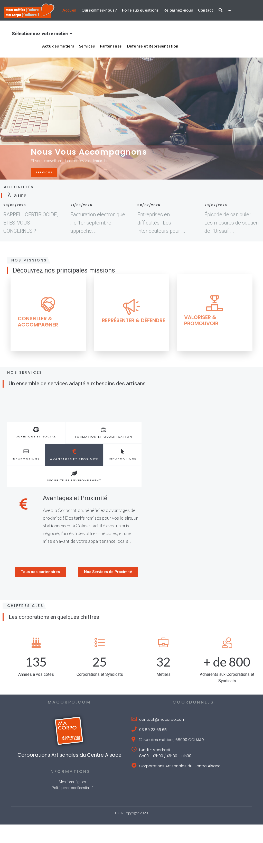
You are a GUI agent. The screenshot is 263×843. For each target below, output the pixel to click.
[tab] (36, 432)
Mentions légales (72, 782)
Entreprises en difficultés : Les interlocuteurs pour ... (161, 222)
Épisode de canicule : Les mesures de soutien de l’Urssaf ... (231, 222)
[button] (40, 572)
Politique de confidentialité (72, 788)
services (44, 172)
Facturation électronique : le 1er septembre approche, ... (97, 222)
